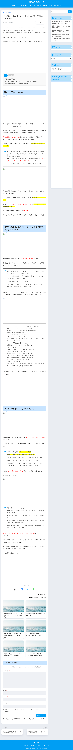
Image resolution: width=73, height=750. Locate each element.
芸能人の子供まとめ (36, 2)
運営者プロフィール (35, 5)
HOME (13, 5)
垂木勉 (36, 597)
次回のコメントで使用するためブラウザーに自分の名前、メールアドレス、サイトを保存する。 (25, 710)
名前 (5, 690)
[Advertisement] (24, 57)
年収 (45, 597)
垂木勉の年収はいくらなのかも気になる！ (16, 83)
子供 (41, 597)
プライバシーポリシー (36, 745)
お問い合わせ (57, 5)
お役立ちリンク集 (47, 5)
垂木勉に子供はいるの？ (12, 79)
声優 (45, 594)
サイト (5, 703)
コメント (6, 671)
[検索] (70, 11)
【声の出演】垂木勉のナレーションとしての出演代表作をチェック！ (23, 81)
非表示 (11, 75)
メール (5, 697)
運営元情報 (27, 745)
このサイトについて (23, 5)
